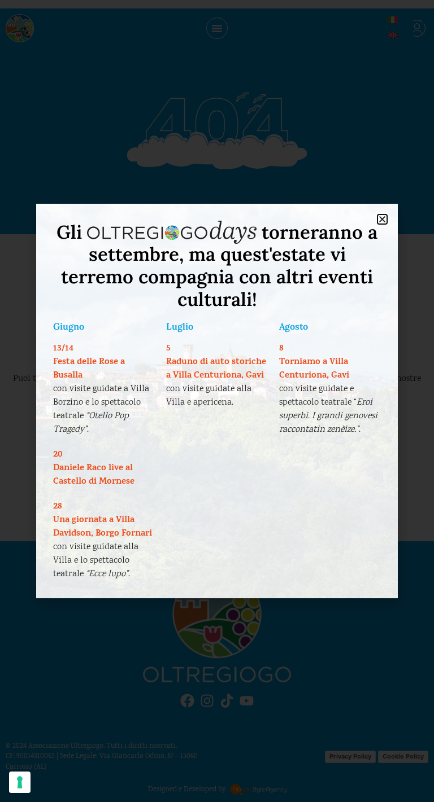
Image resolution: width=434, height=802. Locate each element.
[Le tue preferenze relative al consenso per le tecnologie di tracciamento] (20, 782)
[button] (382, 219)
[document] (217, 401)
